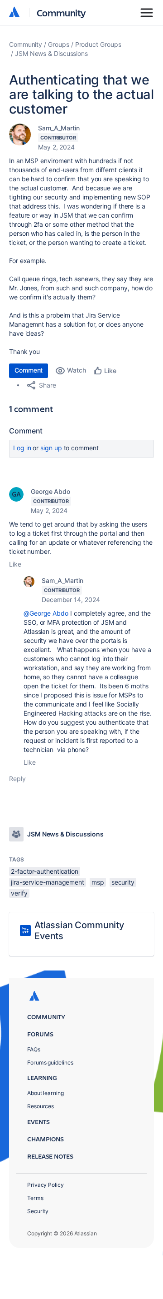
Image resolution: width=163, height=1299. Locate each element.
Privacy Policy (45, 1184)
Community (61, 12)
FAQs (33, 1049)
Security (37, 1211)
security (122, 882)
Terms (35, 1197)
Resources (40, 1106)
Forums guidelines (50, 1062)
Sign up (51, 448)
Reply (17, 778)
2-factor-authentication (44, 871)
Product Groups (98, 44)
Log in (22, 448)
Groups (58, 44)
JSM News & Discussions (51, 53)
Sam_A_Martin (59, 128)
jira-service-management (47, 882)
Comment (28, 370)
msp (97, 882)
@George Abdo (46, 613)
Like (15, 564)
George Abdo (50, 491)
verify (19, 893)
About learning (45, 1093)
